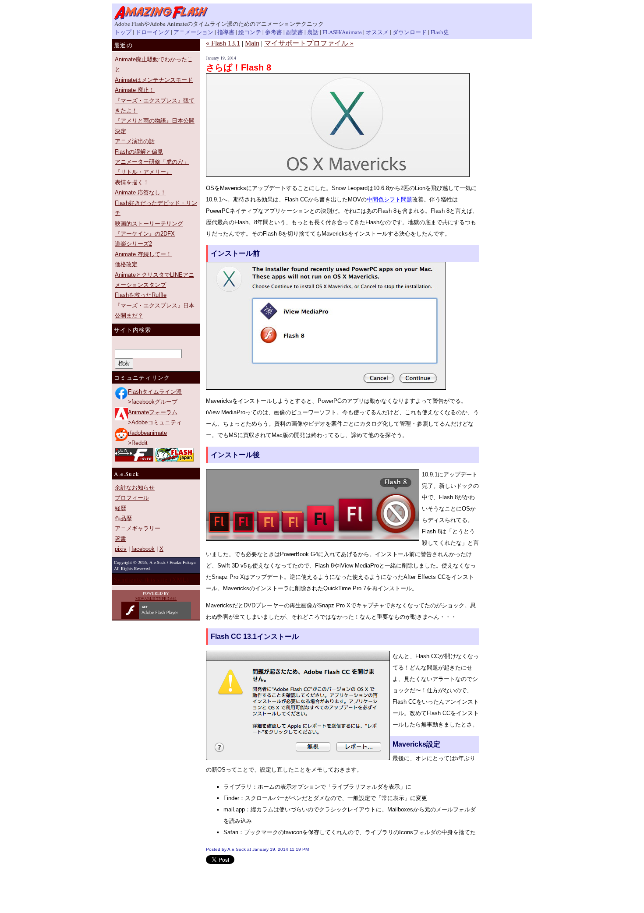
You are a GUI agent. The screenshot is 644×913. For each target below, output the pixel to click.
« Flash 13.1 (223, 43)
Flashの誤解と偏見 (139, 151)
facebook (143, 549)
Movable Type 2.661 (156, 598)
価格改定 (126, 264)
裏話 (312, 32)
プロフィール (132, 497)
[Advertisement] (308, 877)
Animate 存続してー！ (143, 254)
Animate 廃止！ (135, 90)
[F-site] (134, 459)
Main (252, 43)
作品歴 (123, 518)
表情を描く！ (132, 182)
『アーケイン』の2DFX (145, 233)
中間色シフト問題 (389, 199)
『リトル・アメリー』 (143, 172)
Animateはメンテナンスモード (154, 80)
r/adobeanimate (147, 433)
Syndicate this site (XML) (151, 579)
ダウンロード (410, 32)
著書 (120, 539)
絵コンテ (249, 32)
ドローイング (152, 32)
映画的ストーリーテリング (149, 223)
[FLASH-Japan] (174, 459)
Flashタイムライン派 (155, 391)
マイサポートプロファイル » (309, 43)
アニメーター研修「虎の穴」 (152, 162)
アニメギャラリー (137, 528)
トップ (122, 32)
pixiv (121, 549)
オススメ (377, 32)
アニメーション (193, 32)
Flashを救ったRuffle (140, 295)
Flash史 (440, 32)
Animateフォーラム (152, 412)
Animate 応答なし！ (140, 192)
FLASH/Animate (342, 32)
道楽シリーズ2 (133, 243)
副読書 (294, 32)
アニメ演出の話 (135, 141)
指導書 (225, 32)
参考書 (273, 32)
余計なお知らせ (135, 487)
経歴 (120, 508)
